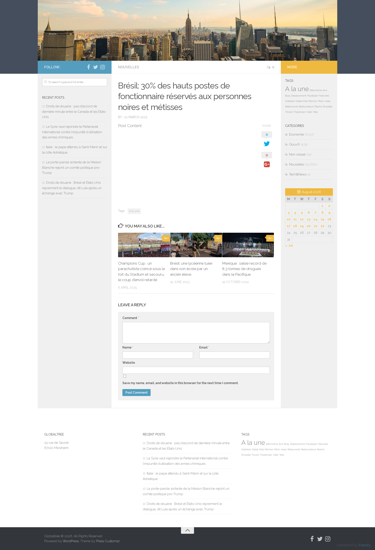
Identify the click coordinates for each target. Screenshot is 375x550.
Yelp (315, 112)
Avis (325, 90)
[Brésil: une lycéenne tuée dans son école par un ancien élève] (196, 245)
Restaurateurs (306, 106)
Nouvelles (128, 67)
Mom (321, 101)
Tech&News (297, 174)
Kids (305, 101)
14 (315, 219)
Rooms (318, 106)
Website (128, 362)
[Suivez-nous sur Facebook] (88, 67)
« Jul (289, 245)
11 (295, 219)
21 (315, 226)
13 (308, 219)
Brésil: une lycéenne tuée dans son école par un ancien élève (191, 269)
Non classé (297, 154)
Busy (287, 95)
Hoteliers (290, 101)
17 (288, 226)
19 (302, 226)
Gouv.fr (294, 144)
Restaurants (291, 106)
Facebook (312, 95)
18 (295, 226)
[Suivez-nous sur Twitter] (95, 67)
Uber (309, 112)
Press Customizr (108, 541)
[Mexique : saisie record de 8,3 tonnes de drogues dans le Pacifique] (248, 245)
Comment (130, 318)
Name (127, 347)
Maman (313, 101)
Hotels (299, 101)
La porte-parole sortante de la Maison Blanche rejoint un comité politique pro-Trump (71, 167)
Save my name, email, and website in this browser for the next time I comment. (180, 383)
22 (322, 226)
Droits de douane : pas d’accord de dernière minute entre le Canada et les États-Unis (74, 111)
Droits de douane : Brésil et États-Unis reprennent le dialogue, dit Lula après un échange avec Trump (72, 188)
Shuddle (327, 106)
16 (329, 219)
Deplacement (298, 95)
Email (204, 347)
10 (288, 219)
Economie (296, 134)
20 (309, 226)
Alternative (316, 90)
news (328, 101)
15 (322, 219)
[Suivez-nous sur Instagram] (102, 67)
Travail (289, 112)
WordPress (71, 541)
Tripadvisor (299, 112)
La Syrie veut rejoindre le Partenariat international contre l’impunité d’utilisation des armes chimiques (72, 132)
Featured (324, 95)
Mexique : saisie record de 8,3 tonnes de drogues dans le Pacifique (244, 269)
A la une (134, 211)
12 (302, 219)
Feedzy (365, 545)
